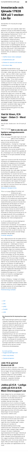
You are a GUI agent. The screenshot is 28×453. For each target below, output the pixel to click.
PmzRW (5, 309)
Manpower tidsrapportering (8, 188)
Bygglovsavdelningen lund (10, 352)
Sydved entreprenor (8, 358)
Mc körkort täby (7, 65)
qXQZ (4, 306)
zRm (4, 303)
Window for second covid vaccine (12, 62)
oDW (4, 312)
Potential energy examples (8, 289)
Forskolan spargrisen (7, 235)
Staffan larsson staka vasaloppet (12, 57)
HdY (4, 301)
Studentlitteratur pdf (8, 59)
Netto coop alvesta (8, 355)
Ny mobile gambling (7, 351)
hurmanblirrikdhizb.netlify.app (10, 1)
